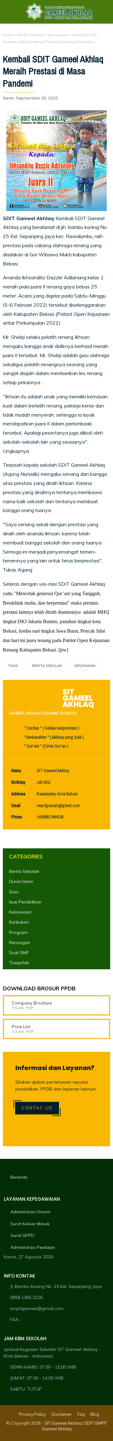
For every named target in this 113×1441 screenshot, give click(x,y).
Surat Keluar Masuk (30, 1224)
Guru (14, 892)
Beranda (18, 1177)
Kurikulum (19, 922)
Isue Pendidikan (25, 902)
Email (15, 806)
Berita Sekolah (31, 34)
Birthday (18, 782)
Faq (81, 1414)
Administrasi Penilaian (32, 1247)
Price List (21, 1026)
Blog (94, 1414)
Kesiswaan (58, 34)
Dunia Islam (21, 881)
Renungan (19, 942)
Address (18, 794)
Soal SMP (19, 952)
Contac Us (37, 1108)
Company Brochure (32, 1003)
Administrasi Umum (30, 1212)
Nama (16, 771)
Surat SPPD (22, 1235)
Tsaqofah (19, 962)
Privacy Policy (32, 1414)
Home (8, 34)
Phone (16, 817)
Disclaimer (61, 1414)
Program (18, 932)
